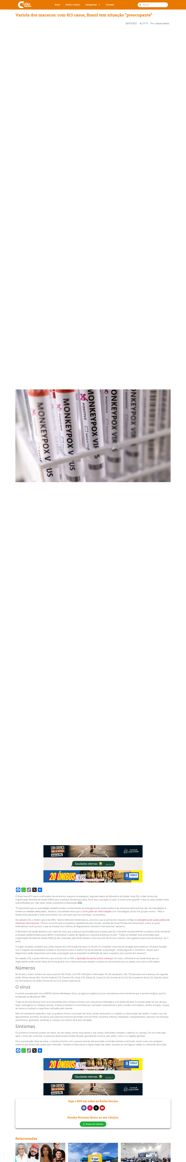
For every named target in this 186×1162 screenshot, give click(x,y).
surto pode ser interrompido (97, 911)
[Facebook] (84, 1108)
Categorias (91, 4)
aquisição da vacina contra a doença (95, 958)
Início (57, 4)
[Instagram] (90, 1108)
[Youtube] (102, 1108)
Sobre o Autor (73, 4)
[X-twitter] (96, 1108)
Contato (110, 4)
